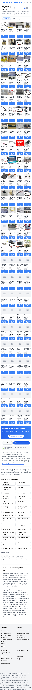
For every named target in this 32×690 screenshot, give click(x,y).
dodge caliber (22, 548)
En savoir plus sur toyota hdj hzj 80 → (13, 464)
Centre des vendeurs (23, 639)
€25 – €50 (11, 556)
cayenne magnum (6, 483)
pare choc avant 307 (20, 471)
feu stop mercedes (21, 544)
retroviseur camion (6, 525)
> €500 (24, 560)
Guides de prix (5, 631)
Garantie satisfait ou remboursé (7, 636)
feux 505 (9, 474)
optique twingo (8, 515)
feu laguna (21, 482)
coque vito (6, 493)
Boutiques (4, 644)
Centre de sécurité (6, 658)
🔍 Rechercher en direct (22, 443)
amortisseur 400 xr (17, 472)
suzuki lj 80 (16, 474)
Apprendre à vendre (23, 633)
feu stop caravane (6, 508)
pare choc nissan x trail (8, 533)
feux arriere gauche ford (22, 533)
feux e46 (20, 488)
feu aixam (21, 515)
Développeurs (5, 656)
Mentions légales (6, 633)
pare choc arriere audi (8, 539)
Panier (3, 646)
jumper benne (22, 493)
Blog (18, 659)
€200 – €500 (15, 560)
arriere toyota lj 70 (8, 544)
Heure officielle (5, 663)
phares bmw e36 (19, 469)
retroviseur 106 (23, 538)
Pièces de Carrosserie (9, 14)
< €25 (4, 556)
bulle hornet (22, 529)
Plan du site (4, 661)
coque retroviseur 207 (8, 502)
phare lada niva (8, 512)
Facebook (20, 656)
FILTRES (7, 18)
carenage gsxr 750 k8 (22, 508)
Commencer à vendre (23, 631)
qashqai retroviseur (6, 497)
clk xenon (21, 512)
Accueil (3, 13)
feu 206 (11, 469)
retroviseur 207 (8, 471)
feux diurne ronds (21, 497)
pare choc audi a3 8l (7, 520)
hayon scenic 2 (7, 529)
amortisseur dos (8, 548)
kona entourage (23, 518)
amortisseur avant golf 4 (7, 489)
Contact (19, 654)
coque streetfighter (22, 525)
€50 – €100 (20, 556)
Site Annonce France (11, 2)
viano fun (21, 501)
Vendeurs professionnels (21, 636)
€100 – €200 (5, 560)
